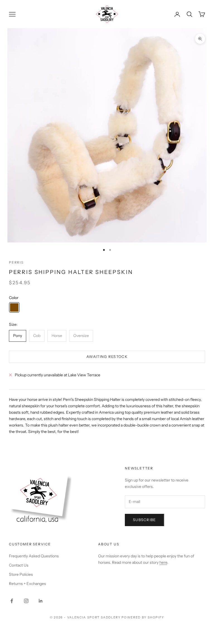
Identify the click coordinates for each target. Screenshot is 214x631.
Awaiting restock (107, 356)
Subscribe (144, 519)
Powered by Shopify (142, 617)
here (163, 562)
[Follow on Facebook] (11, 601)
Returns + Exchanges (27, 583)
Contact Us (18, 565)
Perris (16, 262)
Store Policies (21, 574)
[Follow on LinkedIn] (40, 601)
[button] (14, 307)
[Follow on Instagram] (26, 601)
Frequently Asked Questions (34, 555)
